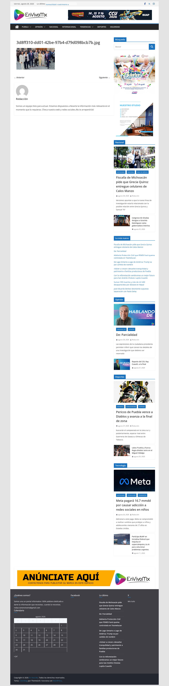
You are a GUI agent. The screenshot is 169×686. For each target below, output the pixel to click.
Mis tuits (131, 601)
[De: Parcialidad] (134, 315)
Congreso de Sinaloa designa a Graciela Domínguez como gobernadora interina (141, 222)
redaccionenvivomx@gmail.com (27, 608)
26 (39, 645)
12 (39, 635)
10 (24, 635)
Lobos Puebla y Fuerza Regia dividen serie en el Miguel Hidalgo (142, 450)
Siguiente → (104, 77)
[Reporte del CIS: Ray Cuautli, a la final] (122, 365)
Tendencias (85, 27)
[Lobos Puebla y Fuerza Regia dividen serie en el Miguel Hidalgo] (122, 452)
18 (32, 640)
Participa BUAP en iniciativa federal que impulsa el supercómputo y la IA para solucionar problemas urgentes (140, 543)
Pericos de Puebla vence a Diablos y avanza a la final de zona (134, 416)
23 (17, 645)
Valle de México (142, 172)
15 (62, 635)
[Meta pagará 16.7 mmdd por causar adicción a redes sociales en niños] (134, 480)
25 (32, 645)
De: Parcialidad (120, 251)
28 (54, 645)
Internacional (69, 27)
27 (47, 645)
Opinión (39, 27)
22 (62, 640)
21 (54, 640)
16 (17, 640)
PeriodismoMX (131, 406)
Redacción (135, 196)
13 (47, 635)
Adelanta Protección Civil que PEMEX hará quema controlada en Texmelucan (110, 622)
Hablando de (121, 329)
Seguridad (115, 27)
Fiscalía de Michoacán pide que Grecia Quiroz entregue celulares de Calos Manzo (132, 184)
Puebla (25, 27)
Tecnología (131, 495)
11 (32, 635)
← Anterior (19, 77)
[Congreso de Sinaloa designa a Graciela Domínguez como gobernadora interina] (122, 223)
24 (24, 645)
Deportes (101, 27)
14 (54, 635)
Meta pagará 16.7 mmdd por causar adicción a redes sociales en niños (133, 505)
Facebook (75, 595)
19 (39, 640)
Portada (142, 406)
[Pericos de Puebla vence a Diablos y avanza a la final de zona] (134, 392)
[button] (29, 27)
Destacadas (120, 172)
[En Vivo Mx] (17, 27)
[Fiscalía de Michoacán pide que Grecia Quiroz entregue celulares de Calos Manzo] (134, 157)
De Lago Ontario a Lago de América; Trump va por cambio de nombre (110, 633)
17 (24, 640)
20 (47, 640)
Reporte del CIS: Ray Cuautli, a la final (140, 362)
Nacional (53, 27)
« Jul (15, 656)
